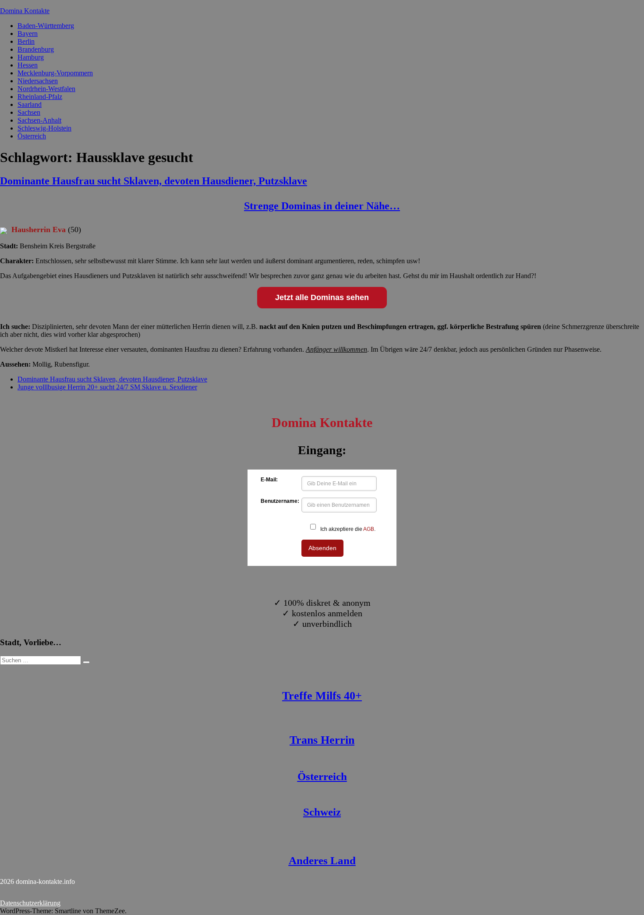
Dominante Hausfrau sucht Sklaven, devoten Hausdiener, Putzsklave (153, 181)
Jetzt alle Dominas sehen (322, 297)
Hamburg (31, 57)
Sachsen (29, 112)
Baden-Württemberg (46, 25)
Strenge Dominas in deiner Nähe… (322, 206)
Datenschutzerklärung (30, 903)
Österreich (32, 136)
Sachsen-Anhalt (39, 120)
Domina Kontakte (25, 10)
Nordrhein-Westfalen (46, 88)
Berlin (26, 41)
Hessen (28, 65)
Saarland (30, 104)
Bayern (28, 33)
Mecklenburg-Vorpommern (55, 73)
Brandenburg (36, 49)
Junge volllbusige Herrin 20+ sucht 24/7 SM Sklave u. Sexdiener (107, 387)
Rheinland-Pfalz (40, 96)
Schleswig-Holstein (44, 128)
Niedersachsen (38, 81)
